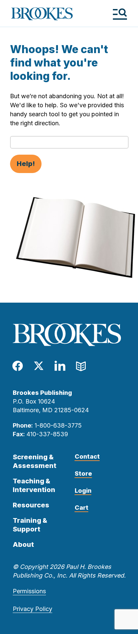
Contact (87, 456)
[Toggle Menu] (119, 14)
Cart (81, 507)
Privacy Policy (32, 608)
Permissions (29, 591)
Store (83, 473)
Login (83, 490)
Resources (31, 505)
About (23, 544)
